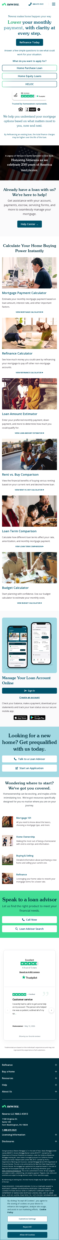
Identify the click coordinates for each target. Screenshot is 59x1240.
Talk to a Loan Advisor (31, 759)
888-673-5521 (38, 4)
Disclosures (8, 1141)
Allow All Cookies (27, 1234)
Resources (7, 1078)
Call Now (31, 919)
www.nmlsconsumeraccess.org (11, 1171)
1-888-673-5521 (9, 1130)
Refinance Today (29, 42)
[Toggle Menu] (53, 4)
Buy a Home (8, 1071)
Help (4, 1084)
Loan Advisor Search (31, 928)
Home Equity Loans (29, 76)
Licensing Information (13, 1134)
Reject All (27, 1227)
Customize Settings (27, 1219)
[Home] (10, 4)
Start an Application (31, 768)
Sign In (31, 690)
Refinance (7, 1064)
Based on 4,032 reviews (29, 972)
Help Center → (29, 224)
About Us (7, 1091)
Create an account (29, 697)
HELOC (29, 84)
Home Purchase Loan (29, 68)
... (15, 1013)
